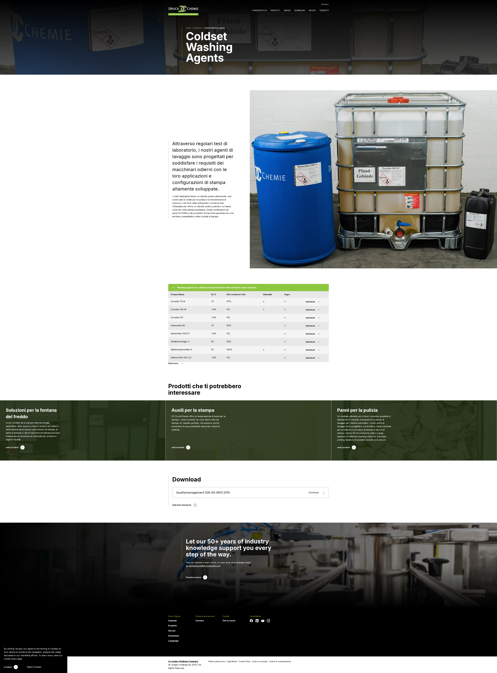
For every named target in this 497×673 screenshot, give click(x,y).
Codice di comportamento (280, 661)
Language (173, 640)
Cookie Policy (245, 661)
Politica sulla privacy (216, 661)
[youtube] (262, 620)
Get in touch (229, 620)
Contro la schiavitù (260, 661)
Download (173, 635)
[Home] (183, 10)
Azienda (172, 620)
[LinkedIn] (257, 620)
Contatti (226, 616)
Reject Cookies (34, 667)
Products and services (205, 616)
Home (188, 28)
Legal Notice (232, 661)
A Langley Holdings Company (183, 661)
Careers (199, 620)
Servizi (171, 630)
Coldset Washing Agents (214, 28)
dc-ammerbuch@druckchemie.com (203, 566)
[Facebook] (251, 620)
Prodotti (172, 625)
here (19, 658)
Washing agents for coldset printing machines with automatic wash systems (217, 287)
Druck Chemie (174, 616)
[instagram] (268, 620)
